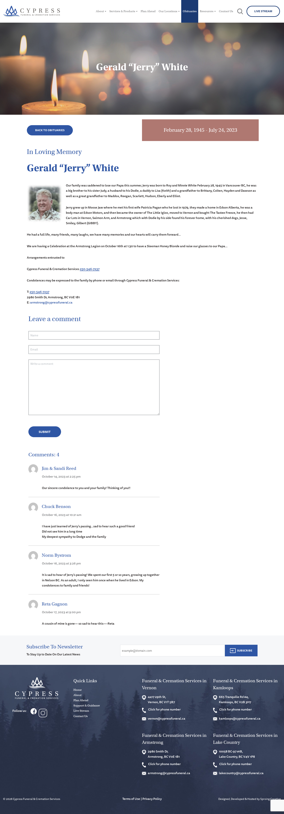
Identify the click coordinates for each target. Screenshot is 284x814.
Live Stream (263, 11)
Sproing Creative (270, 799)
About (100, 11)
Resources (206, 11)
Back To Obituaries (50, 130)
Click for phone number (164, 709)
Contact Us (226, 11)
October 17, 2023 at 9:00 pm (61, 612)
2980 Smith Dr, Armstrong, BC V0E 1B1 (164, 754)
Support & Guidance (86, 705)
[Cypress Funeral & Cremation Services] (36, 688)
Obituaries (190, 11)
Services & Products (122, 11)
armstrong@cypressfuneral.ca (51, 302)
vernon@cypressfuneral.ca (166, 718)
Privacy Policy (152, 798)
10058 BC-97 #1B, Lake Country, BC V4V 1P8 (237, 754)
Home (77, 690)
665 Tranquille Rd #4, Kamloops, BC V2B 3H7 (235, 699)
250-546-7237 (89, 268)
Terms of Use (131, 798)
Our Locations (168, 11)
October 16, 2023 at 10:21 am (61, 514)
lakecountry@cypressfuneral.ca (241, 773)
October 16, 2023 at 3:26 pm (61, 563)
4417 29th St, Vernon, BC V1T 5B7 (161, 699)
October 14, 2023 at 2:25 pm (61, 476)
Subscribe (244, 650)
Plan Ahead (148, 11)
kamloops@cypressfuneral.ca (239, 718)
